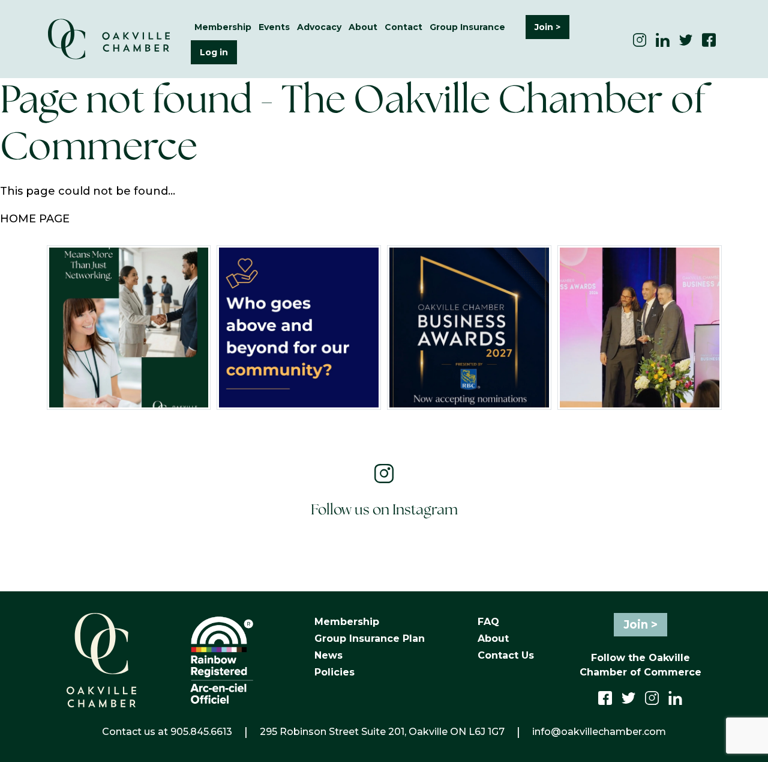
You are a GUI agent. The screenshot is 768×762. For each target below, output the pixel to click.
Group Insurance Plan (369, 638)
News (328, 655)
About (493, 638)
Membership (346, 621)
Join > (547, 27)
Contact (403, 27)
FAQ (488, 621)
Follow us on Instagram (384, 510)
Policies (334, 672)
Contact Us (506, 655)
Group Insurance (467, 27)
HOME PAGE (35, 218)
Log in (214, 52)
